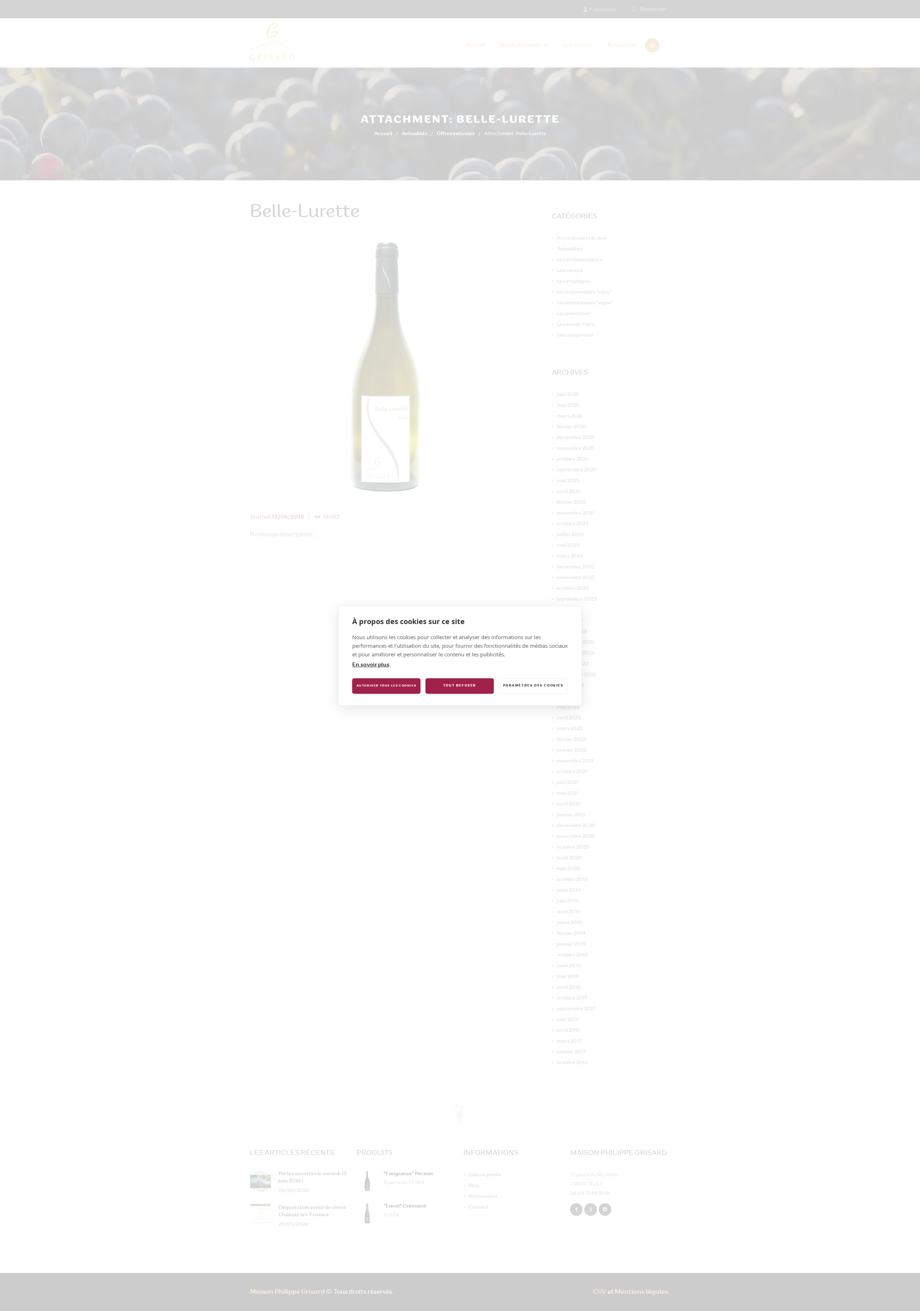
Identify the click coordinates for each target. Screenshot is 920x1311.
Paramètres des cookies (533, 685)
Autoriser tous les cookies (386, 685)
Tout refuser (459, 685)
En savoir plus (371, 665)
